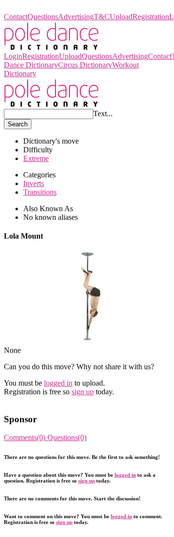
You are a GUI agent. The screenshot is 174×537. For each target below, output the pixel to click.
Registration (150, 17)
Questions (43, 17)
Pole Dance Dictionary (38, 8)
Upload (121, 17)
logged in (58, 383)
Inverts (33, 183)
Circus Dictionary (85, 65)
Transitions (40, 192)
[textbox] (48, 114)
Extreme (36, 158)
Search (18, 124)
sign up (83, 392)
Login (13, 56)
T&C (102, 17)
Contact (16, 17)
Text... (103, 113)
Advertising (76, 17)
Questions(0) (67, 437)
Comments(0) (25, 437)
